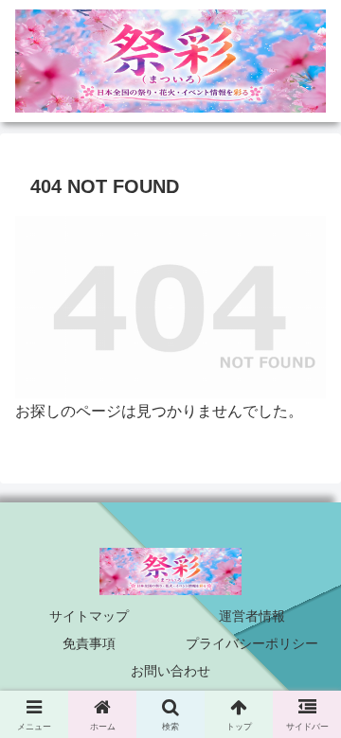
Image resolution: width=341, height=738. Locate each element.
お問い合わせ (170, 670)
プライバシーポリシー (252, 643)
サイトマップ (89, 616)
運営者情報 (252, 616)
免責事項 (89, 643)
